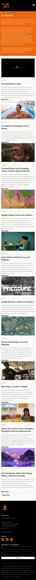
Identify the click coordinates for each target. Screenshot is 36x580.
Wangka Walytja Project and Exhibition (17, 215)
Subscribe (18, 558)
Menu (33, 5)
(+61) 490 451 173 (6, 532)
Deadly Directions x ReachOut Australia (17, 302)
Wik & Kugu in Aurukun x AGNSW (14, 387)
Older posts (6, 495)
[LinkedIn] (11, 540)
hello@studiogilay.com (8, 518)
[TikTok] (7, 540)
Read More (4, 99)
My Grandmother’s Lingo (11, 84)
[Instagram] (2, 540)
